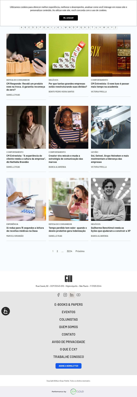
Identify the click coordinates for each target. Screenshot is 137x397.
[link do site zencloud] (77, 391)
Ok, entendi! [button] (68, 18)
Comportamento (99, 80)
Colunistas (68, 319)
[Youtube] (78, 295)
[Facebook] (58, 295)
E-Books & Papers (68, 304)
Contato (68, 334)
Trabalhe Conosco (68, 357)
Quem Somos (68, 327)
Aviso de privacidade (68, 342)
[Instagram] (65, 295)
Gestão (94, 152)
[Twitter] (72, 295)
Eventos (68, 312)
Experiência (12, 224)
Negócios (53, 80)
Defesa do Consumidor (18, 80)
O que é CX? (68, 349)
